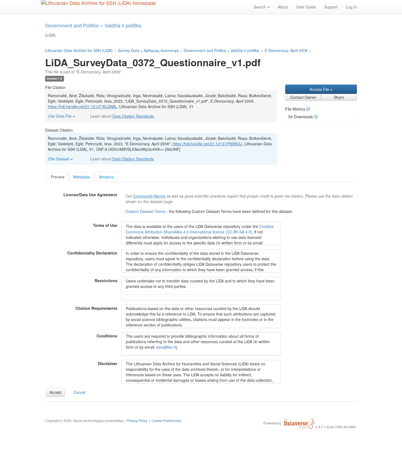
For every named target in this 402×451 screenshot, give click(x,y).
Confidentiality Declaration (92, 253)
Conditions (107, 336)
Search (260, 7)
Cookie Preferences (166, 420)
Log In (351, 7)
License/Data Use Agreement (90, 194)
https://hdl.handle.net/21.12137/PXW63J (207, 143)
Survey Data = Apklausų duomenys (148, 50)
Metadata (81, 177)
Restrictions (106, 280)
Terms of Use (105, 225)
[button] (308, 109)
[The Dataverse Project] (299, 423)
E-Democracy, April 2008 (286, 50)
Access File (320, 89)
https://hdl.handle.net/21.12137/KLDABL (82, 106)
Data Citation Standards (133, 116)
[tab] (58, 177)
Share (339, 97)
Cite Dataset (59, 158)
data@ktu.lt (166, 347)
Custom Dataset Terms (146, 211)
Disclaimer (107, 363)
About (283, 7)
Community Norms (149, 196)
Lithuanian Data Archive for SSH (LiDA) (79, 50)
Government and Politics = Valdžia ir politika (221, 50)
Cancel (79, 392)
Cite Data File (60, 116)
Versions (106, 177)
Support (331, 7)
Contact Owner (303, 97)
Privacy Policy (137, 420)
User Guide (306, 7)
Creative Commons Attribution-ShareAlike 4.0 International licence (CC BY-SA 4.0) (200, 229)
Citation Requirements (96, 308)
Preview (58, 177)
